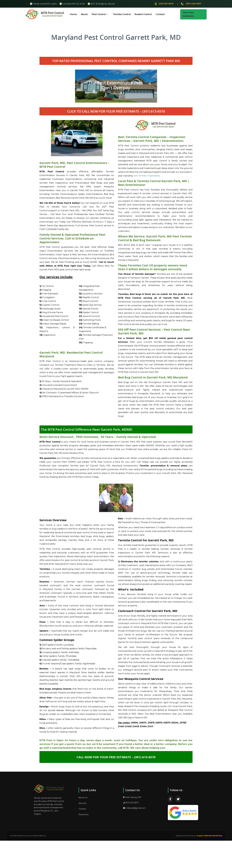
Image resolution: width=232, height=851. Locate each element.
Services (82, 803)
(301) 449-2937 (193, 3)
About (84, 14)
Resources (83, 814)
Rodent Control (143, 14)
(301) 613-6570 (166, 3)
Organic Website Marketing (209, 836)
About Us (83, 797)
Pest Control (99, 14)
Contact (160, 14)
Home (73, 14)
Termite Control (122, 14)
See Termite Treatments (147, 175)
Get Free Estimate (188, 14)
